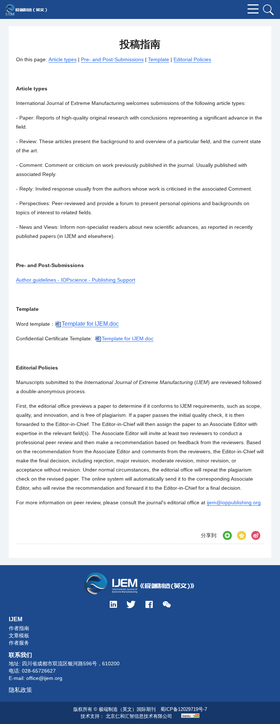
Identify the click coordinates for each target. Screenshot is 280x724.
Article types (62, 59)
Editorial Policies (192, 59)
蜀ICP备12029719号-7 (183, 709)
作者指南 (19, 628)
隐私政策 (20, 690)
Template (158, 59)
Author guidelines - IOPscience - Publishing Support (75, 280)
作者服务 (19, 643)
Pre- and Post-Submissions (112, 59)
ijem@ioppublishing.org (234, 502)
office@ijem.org (44, 678)
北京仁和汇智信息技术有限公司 (139, 716)
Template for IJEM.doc (127, 338)
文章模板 (19, 635)
